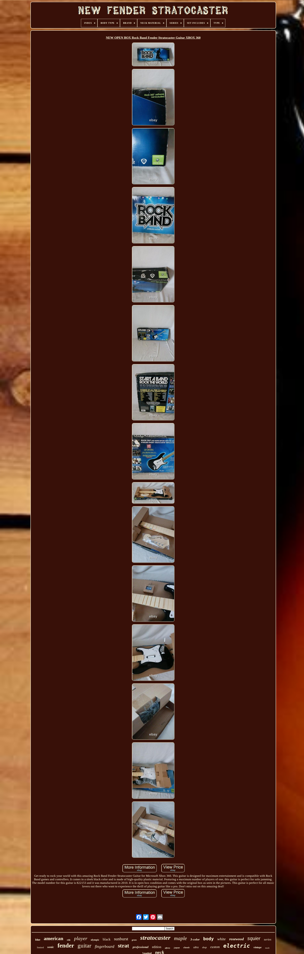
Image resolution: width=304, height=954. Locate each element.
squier (253, 938)
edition (156, 947)
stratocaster (155, 937)
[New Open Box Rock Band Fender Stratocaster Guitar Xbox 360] (153, 55)
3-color (195, 939)
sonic (50, 947)
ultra (196, 947)
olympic (95, 940)
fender (66, 945)
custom (215, 947)
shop (204, 947)
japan (177, 948)
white (221, 939)
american (53, 938)
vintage (258, 947)
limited (40, 947)
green (134, 940)
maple (180, 938)
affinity (167, 948)
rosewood (236, 939)
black (106, 939)
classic (186, 947)
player (80, 938)
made (267, 948)
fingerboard (104, 946)
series (267, 939)
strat (123, 945)
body (208, 938)
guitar (84, 945)
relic (69, 940)
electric (236, 946)
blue (37, 939)
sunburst (121, 939)
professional (140, 947)
